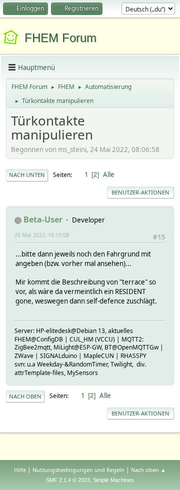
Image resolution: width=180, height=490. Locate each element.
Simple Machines (113, 480)
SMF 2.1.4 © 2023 (68, 480)
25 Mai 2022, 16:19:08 (41, 234)
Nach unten (27, 174)
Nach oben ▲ (148, 470)
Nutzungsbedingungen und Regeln (78, 470)
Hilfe (20, 470)
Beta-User (43, 219)
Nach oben (25, 396)
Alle (108, 174)
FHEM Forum (60, 37)
